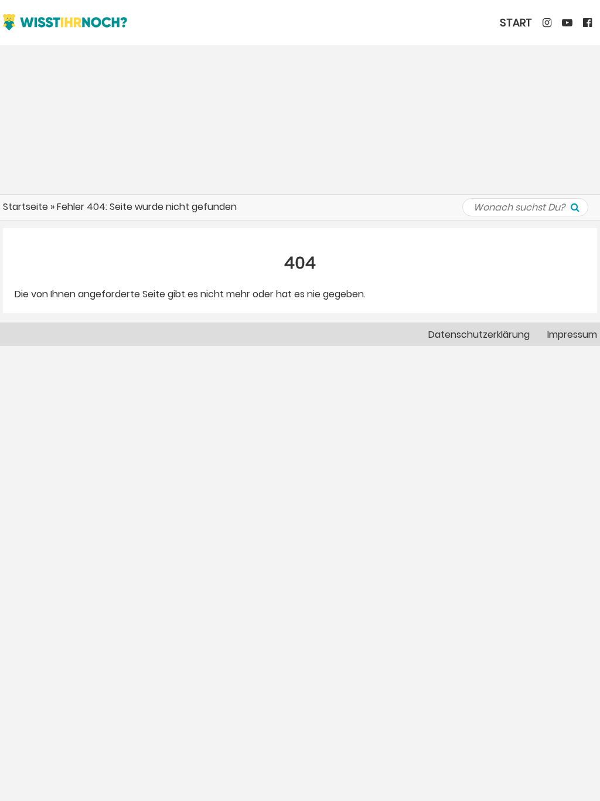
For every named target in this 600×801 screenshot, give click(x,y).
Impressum (572, 334)
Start (516, 22)
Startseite (25, 206)
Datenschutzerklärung (479, 334)
